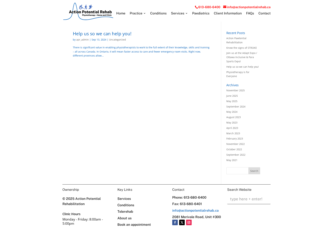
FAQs (250, 13)
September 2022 (235, 154)
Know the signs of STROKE (241, 47)
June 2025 (232, 95)
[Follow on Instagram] (189, 222)
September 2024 (235, 106)
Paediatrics (201, 13)
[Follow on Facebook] (175, 222)
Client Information (228, 13)
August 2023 (233, 117)
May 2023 (231, 122)
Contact (264, 13)
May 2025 (231, 101)
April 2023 (232, 128)
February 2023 (234, 138)
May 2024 (231, 111)
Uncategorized (117, 39)
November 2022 (235, 144)
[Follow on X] (182, 222)
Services (177, 13)
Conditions (158, 13)
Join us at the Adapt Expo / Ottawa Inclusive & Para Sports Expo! (241, 57)
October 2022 (234, 149)
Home (120, 13)
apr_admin (82, 39)
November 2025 (235, 90)
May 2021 (231, 160)
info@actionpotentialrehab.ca (195, 210)
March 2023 (233, 133)
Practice (136, 13)
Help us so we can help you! (102, 33)
